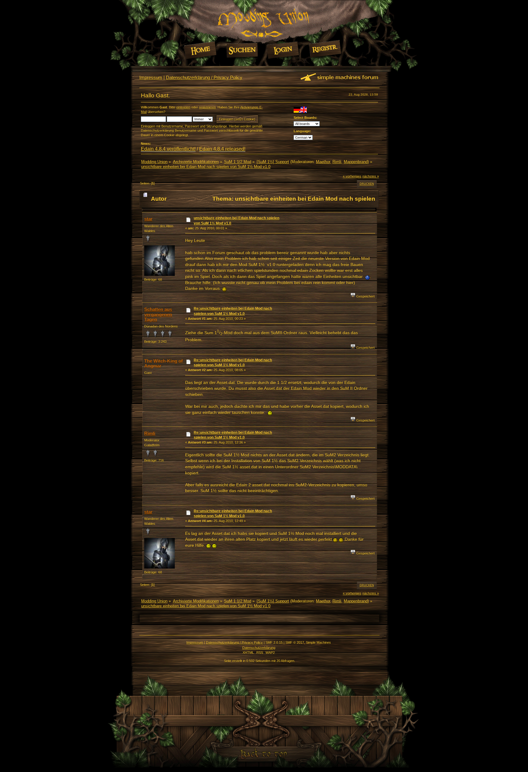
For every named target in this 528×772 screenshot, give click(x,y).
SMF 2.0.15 (274, 642)
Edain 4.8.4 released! (222, 149)
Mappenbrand (356, 161)
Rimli (336, 161)
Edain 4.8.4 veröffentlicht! (168, 149)
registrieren (207, 107)
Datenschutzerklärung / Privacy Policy (204, 77)
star (148, 218)
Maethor (323, 161)
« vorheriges (352, 176)
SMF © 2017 (294, 642)
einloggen (183, 107)
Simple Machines (318, 642)
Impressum (150, 77)
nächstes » (370, 176)
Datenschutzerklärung (258, 647)
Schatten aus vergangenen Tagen (158, 314)
